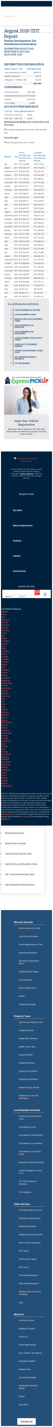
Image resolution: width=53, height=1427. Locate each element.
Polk (3, 749)
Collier (4, 638)
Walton (4, 783)
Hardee (4, 672)
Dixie (3, 646)
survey (25, 816)
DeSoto (4, 643)
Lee (2, 701)
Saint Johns (6, 762)
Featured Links (19, 571)
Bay (2, 617)
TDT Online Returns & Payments (25, 358)
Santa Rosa (6, 754)
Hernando (5, 678)
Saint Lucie (6, 764)
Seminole (5, 759)
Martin (4, 720)
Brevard (4, 622)
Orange (4, 735)
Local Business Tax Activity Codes (28, 339)
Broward (5, 625)
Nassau (4, 727)
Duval (3, 648)
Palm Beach (6, 741)
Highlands (5, 680)
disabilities (8, 814)
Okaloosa (5, 730)
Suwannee (5, 770)
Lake (3, 699)
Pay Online (17, 510)
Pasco (3, 744)
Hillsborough (6, 683)
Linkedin (16, 556)
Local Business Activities (27, 310)
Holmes (4, 685)
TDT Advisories (22, 363)
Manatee (5, 715)
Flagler (4, 654)
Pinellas (4, 746)
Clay (3, 635)
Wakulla (4, 780)
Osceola (4, 738)
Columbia (5, 641)
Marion (4, 717)
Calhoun (4, 627)
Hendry (4, 675)
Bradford (5, 620)
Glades (4, 664)
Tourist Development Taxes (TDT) (29, 351)
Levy (3, 707)
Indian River (6, 688)
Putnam (4, 752)
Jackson (4, 691)
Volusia (4, 778)
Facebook (17, 540)
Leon (3, 704)
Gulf (3, 667)
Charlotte (5, 630)
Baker (4, 614)
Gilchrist (5, 662)
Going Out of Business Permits (26, 345)
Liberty (4, 709)
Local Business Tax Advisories (24, 332)
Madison (5, 712)
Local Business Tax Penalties (24, 326)
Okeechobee (6, 733)
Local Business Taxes (25, 314)
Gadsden (5, 659)
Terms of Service (26, 474)
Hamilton (5, 670)
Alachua (4, 611)
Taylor (4, 772)
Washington (6, 786)
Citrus (4, 633)
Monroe (4, 725)
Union (3, 775)
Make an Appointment (23, 525)
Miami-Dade (6, 722)
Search (8, 596)
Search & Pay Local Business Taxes (29, 320)
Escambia (5, 651)
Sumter (4, 767)
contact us (5, 819)
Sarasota (5, 757)
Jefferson (5, 693)
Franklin (4, 656)
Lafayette (5, 696)
